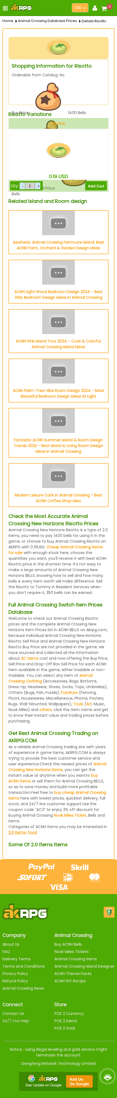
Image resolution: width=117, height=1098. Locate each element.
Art (89, 704)
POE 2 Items (65, 1021)
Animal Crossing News (23, 988)
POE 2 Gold (64, 1028)
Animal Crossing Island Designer (84, 966)
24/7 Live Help (15, 1021)
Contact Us (13, 1013)
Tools (78, 704)
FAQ (6, 951)
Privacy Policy (15, 973)
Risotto (58, 123)
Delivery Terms (16, 959)
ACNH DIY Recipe (70, 981)
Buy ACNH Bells (68, 944)
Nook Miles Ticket (70, 815)
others (45, 709)
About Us (10, 944)
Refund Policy (15, 981)
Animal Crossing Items (75, 959)
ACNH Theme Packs (73, 973)
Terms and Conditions (23, 966)
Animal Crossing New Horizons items (57, 766)
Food (32, 832)
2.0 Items (17, 832)
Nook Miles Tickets (71, 951)
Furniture (69, 692)
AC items (29, 658)
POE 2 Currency (69, 1013)
